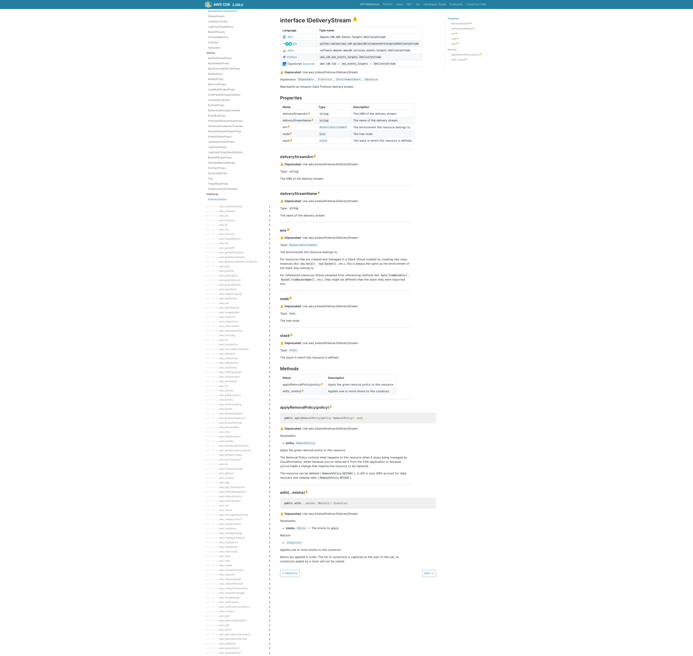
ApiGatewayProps (218, 63)
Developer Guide (435, 4)
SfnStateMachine (218, 37)
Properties (453, 18)
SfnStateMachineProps (221, 162)
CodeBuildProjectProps (221, 89)
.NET (409, 4)
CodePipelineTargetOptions (224, 94)
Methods (452, 49)
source (308, 63)
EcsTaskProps (216, 105)
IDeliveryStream (217, 199)
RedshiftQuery (216, 31)
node (454, 38)
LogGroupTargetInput (220, 26)
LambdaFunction (218, 21)
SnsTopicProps (216, 167)
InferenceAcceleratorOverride (225, 126)
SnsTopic (213, 42)
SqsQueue (214, 47)
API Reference (369, 4)
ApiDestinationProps (220, 58)
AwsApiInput (215, 73)
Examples (456, 4)
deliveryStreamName (462, 28)
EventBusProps (217, 115)
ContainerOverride (219, 99)
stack (455, 43)
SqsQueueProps (217, 173)
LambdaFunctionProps (221, 141)
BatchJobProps (217, 84)
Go (418, 4)
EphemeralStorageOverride (224, 110)
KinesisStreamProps (219, 136)
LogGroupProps (217, 146)
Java (399, 4)
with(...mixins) (459, 59)
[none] (278, 20)
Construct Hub (476, 4)
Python (387, 4)
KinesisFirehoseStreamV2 (222, 10)
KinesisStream (216, 16)
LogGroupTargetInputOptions (225, 152)
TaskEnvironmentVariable (222, 188)
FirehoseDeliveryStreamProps (225, 120)
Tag (210, 178)
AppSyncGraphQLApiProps (224, 68)
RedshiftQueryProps (220, 157)
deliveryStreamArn (461, 23)
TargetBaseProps (218, 183)
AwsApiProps (215, 78)
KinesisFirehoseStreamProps (224, 131)
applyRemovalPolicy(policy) (466, 54)
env (454, 33)
